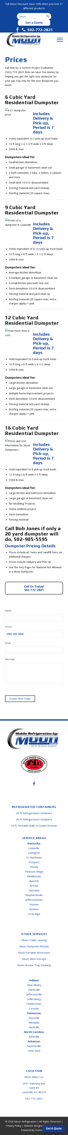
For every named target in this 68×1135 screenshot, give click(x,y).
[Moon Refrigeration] (28, 40)
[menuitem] (58, 40)
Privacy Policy (13, 1125)
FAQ (21, 567)
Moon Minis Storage (34, 959)
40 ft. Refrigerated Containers (34, 819)
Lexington (34, 852)
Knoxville (34, 1018)
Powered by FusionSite (34, 1130)
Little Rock (34, 1050)
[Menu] (58, 40)
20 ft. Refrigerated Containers (34, 813)
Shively (34, 867)
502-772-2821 (40, 29)
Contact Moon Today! (20, 698)
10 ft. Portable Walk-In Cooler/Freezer (34, 825)
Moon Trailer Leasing (34, 940)
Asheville (34, 1036)
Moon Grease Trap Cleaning (34, 965)
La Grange (34, 914)
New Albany (34, 985)
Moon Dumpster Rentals (34, 946)
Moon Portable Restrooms (34, 952)
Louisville (34, 848)
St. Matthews (34, 857)
